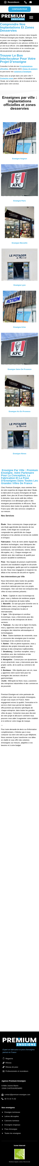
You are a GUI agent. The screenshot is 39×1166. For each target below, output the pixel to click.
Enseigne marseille (19, 243)
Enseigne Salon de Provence (19, 369)
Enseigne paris (19, 201)
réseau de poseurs (29, 69)
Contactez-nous (6, 78)
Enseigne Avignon (19, 159)
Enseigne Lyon (20, 285)
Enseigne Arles (19, 327)
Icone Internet (19, 1145)
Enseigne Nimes (19, 454)
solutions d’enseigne (22, 72)
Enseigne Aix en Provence (19, 411)
